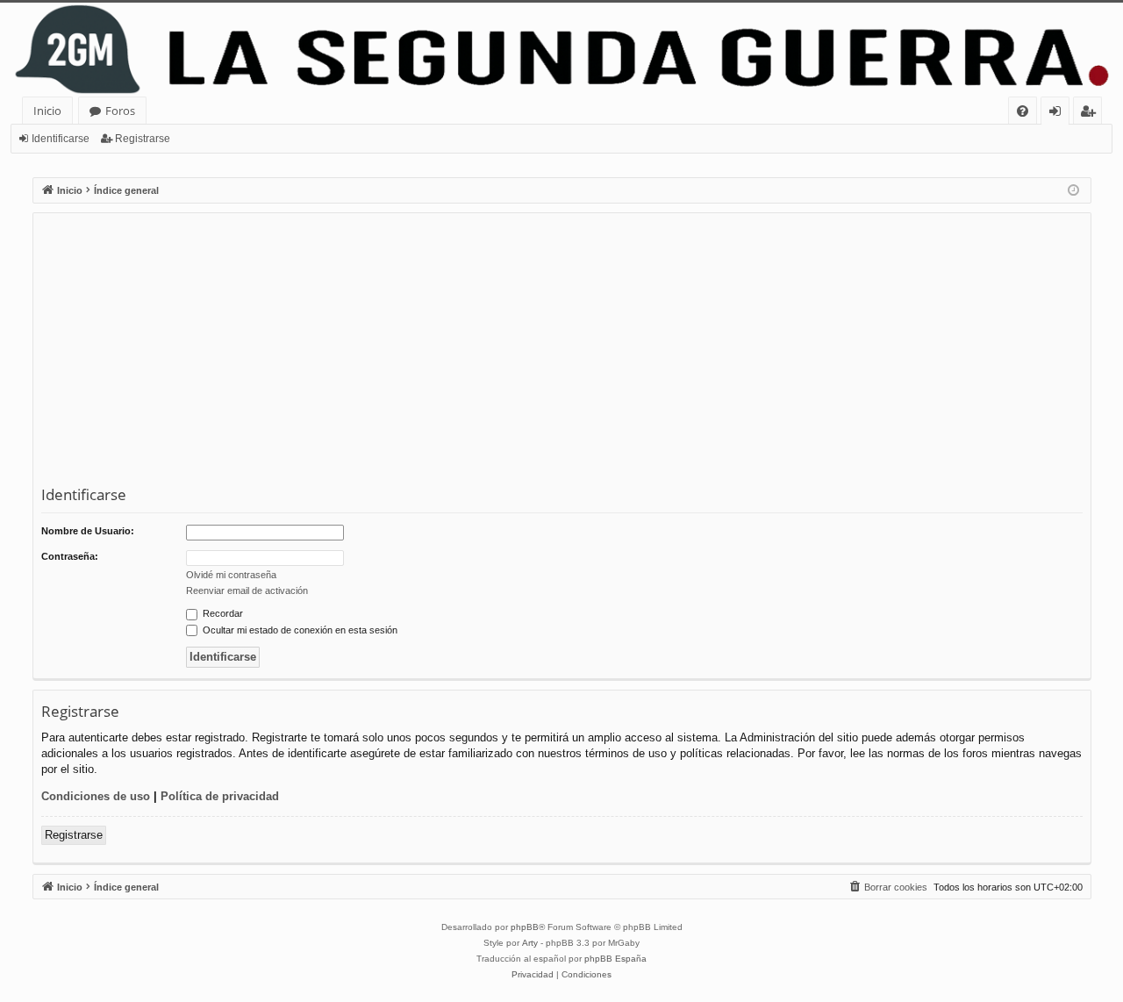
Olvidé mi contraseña (231, 574)
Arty (530, 943)
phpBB (525, 927)
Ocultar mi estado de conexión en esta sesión (298, 630)
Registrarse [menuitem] (1091, 114)
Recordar (221, 613)
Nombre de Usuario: (87, 531)
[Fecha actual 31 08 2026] (1073, 191)
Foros (120, 110)
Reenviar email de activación (247, 590)
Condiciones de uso (95, 796)
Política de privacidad (220, 796)
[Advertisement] (567, 353)
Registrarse (142, 138)
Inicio (47, 110)
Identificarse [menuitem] (1058, 114)
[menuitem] (1022, 111)
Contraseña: (69, 556)
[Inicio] (561, 50)
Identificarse (60, 138)
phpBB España (615, 958)
